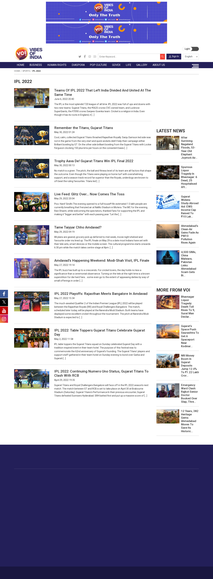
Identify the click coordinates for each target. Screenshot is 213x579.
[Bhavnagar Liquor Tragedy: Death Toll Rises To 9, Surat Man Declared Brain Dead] (167, 301)
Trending (21, 478)
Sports (26, 71)
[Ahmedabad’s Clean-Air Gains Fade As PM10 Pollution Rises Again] (167, 231)
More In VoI (167, 529)
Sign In (175, 56)
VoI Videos (23, 540)
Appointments (129, 490)
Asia (84, 482)
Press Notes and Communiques (181, 536)
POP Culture (108, 475)
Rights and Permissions (177, 560)
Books (108, 490)
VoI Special (23, 498)
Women (183, 482)
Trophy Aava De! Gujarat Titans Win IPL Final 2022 (93, 161)
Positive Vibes (25, 502)
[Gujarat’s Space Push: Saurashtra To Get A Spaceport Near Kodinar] (167, 331)
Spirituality (184, 525)
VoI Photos (23, 552)
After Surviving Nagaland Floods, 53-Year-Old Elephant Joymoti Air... (189, 147)
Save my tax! (49, 494)
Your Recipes (154, 486)
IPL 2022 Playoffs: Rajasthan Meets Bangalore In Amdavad (100, 294)
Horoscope (185, 478)
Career (25, 571)
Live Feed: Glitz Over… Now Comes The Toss (89, 194)
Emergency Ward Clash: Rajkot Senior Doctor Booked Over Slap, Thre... (189, 393)
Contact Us (47, 571)
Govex (122, 475)
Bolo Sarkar (127, 486)
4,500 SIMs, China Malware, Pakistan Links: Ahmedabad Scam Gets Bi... (188, 263)
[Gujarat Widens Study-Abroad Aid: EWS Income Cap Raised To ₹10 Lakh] (167, 201)
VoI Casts (22, 544)
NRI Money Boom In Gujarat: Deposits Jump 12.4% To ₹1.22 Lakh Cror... (190, 365)
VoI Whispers (128, 482)
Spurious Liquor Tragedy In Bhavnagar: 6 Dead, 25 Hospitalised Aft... (189, 177)
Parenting (184, 494)
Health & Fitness (188, 509)
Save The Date (25, 532)
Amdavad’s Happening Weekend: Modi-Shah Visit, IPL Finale (101, 260)
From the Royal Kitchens (160, 482)
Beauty (183, 521)
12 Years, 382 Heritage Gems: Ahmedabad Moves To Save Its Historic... (189, 421)
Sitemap (86, 571)
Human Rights (69, 475)
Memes (21, 548)
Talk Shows (23, 536)
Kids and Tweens (188, 513)
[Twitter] (80, 56)
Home (17, 71)
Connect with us (182, 460)
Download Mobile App (182, 572)
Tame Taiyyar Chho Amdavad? (78, 227)
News (68, 478)
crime (20, 494)
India (45, 478)
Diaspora (83, 475)
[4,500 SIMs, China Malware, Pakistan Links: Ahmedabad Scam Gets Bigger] (167, 257)
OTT (107, 486)
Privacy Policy (73, 571)
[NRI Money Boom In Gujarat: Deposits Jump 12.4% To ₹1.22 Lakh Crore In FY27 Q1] (167, 360)
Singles (183, 502)
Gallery (17, 529)
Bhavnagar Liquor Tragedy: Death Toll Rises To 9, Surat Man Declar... (188, 306)
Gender (183, 486)
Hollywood (111, 482)
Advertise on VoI (173, 532)
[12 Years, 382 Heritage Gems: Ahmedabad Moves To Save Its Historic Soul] (167, 416)
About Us (35, 571)
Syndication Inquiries (175, 552)
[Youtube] (95, 56)
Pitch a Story (171, 544)
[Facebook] (85, 56)
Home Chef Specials (158, 478)
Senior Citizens (187, 498)
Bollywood (110, 478)
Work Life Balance (189, 505)
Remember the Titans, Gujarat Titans (83, 128)
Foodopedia (150, 475)
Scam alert (170, 540)
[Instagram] (90, 56)
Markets (46, 490)
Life (178, 475)
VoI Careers (170, 556)
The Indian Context (27, 486)
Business (44, 475)
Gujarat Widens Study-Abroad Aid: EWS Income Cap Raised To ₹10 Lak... (190, 206)
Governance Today (131, 478)
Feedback (60, 571)
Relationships (186, 490)
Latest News (24, 482)
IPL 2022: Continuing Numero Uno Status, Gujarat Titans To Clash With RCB (101, 373)
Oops (166, 548)
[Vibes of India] (28, 53)
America (86, 478)
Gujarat (21, 490)
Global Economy (51, 486)
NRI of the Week (91, 486)
